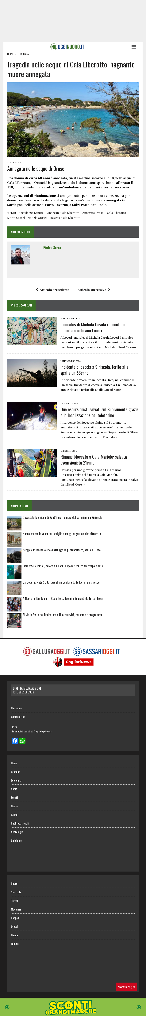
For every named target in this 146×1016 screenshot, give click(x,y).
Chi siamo (16, 708)
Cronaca (15, 772)
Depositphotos (43, 731)
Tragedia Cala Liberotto (64, 218)
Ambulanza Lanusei (31, 213)
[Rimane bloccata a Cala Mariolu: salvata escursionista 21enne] (32, 474)
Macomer (16, 909)
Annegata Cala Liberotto (63, 213)
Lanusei (15, 943)
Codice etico (18, 716)
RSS (14, 727)
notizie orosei (37, 218)
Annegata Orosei (93, 213)
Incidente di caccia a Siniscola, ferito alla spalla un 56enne (94, 369)
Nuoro (14, 883)
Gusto (14, 806)
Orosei (14, 926)
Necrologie (17, 832)
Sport (14, 789)
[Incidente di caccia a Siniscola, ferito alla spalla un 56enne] (32, 384)
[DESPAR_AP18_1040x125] (73, 1013)
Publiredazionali (20, 823)
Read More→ (127, 347)
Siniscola (16, 892)
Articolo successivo (92, 290)
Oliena (14, 935)
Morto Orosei (16, 218)
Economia (16, 780)
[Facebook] (15, 741)
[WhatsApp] (22, 741)
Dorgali (15, 918)
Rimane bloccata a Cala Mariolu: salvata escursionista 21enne (93, 459)
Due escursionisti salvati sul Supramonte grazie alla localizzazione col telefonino (99, 412)
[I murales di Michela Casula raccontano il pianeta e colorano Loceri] (32, 342)
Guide (14, 814)
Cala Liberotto (116, 213)
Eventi (14, 797)
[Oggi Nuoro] (67, 47)
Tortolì (14, 900)
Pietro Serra (52, 247)
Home (14, 763)
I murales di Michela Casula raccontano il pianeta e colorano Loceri (94, 327)
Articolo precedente (54, 290)
